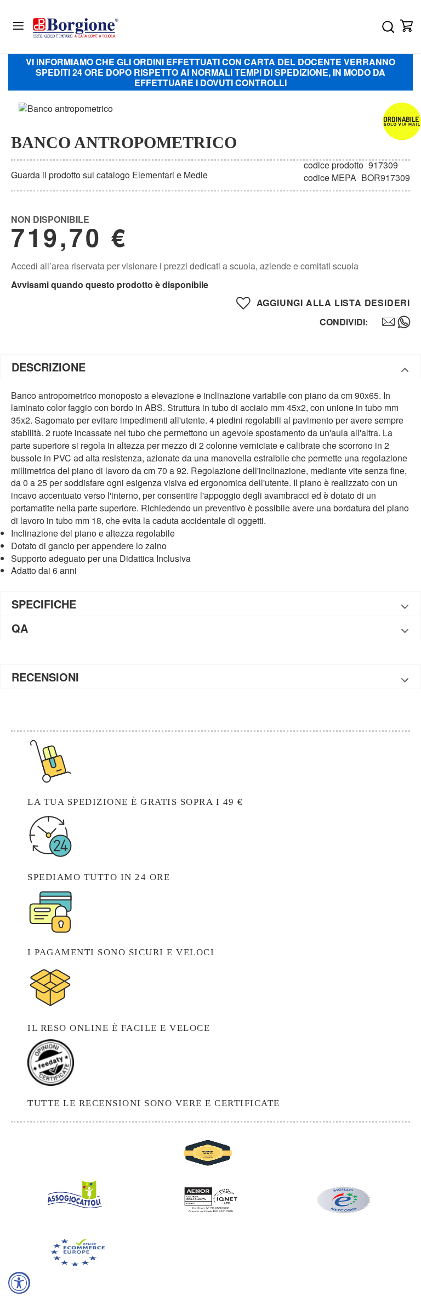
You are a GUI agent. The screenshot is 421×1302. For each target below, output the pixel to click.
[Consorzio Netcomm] (343, 1210)
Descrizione (49, 367)
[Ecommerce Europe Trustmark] (77, 1262)
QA (20, 628)
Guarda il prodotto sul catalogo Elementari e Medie (109, 174)
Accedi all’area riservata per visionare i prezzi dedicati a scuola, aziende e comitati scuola (185, 266)
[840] (383, 323)
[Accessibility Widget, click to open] (19, 1283)
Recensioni (45, 677)
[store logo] (75, 28)
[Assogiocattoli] (75, 1204)
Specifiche (44, 604)
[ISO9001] (211, 1210)
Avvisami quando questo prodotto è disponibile (109, 284)
